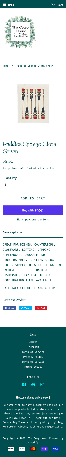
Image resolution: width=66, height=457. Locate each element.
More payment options (33, 219)
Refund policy (33, 366)
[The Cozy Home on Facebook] (24, 385)
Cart (59, 5)
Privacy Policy (33, 356)
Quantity (10, 178)
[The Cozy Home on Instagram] (42, 385)
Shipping (10, 168)
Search (33, 341)
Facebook (33, 347)
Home (5, 65)
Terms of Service (33, 351)
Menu (10, 5)
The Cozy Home (37, 438)
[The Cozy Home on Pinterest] (33, 385)
